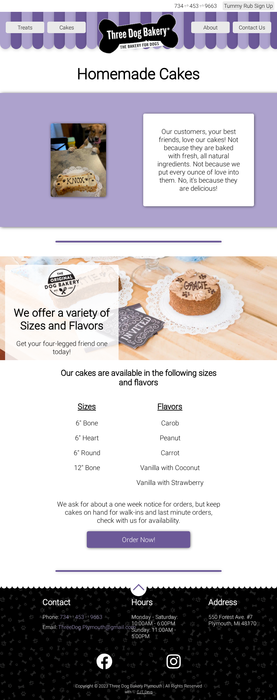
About (210, 27)
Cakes (66, 27)
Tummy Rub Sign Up (248, 6)
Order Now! (138, 540)
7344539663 (195, 6)
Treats (25, 27)
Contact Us (252, 27)
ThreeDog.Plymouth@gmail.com (97, 627)
